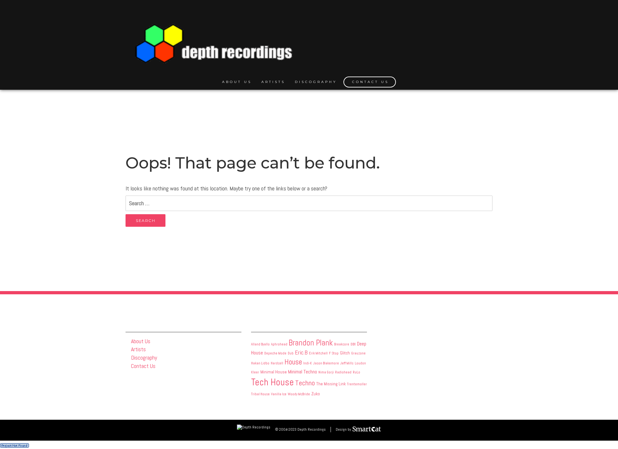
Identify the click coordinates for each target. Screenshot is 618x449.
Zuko (315, 394)
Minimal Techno (302, 371)
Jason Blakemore (326, 363)
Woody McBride (299, 394)
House (293, 362)
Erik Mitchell (318, 353)
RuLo (356, 372)
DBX (353, 344)
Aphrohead (279, 344)
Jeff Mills (346, 363)
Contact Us (370, 82)
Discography (316, 82)
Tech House (272, 382)
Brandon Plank (311, 343)
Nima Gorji (326, 372)
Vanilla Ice (278, 394)
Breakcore (341, 344)
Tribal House (260, 394)
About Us (237, 82)
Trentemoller (357, 384)
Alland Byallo (260, 344)
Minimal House (273, 372)
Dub (291, 353)
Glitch (345, 353)
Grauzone (358, 353)
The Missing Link (331, 384)
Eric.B (301, 352)
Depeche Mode (275, 353)
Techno (305, 383)
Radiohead (343, 372)
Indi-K (307, 363)
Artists (273, 82)
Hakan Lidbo (260, 363)
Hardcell (277, 363)
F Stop (334, 353)
